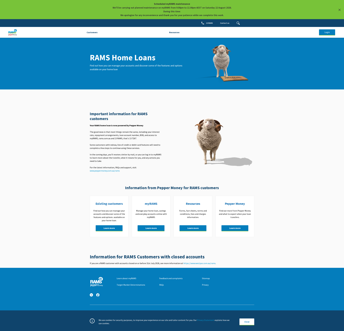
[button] (91, 295)
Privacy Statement (205, 320)
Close (246, 321)
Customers (92, 32)
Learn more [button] (109, 228)
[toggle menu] (238, 23)
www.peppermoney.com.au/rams (105, 170)
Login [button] (327, 32)
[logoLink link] (96, 282)
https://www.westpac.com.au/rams (199, 263)
